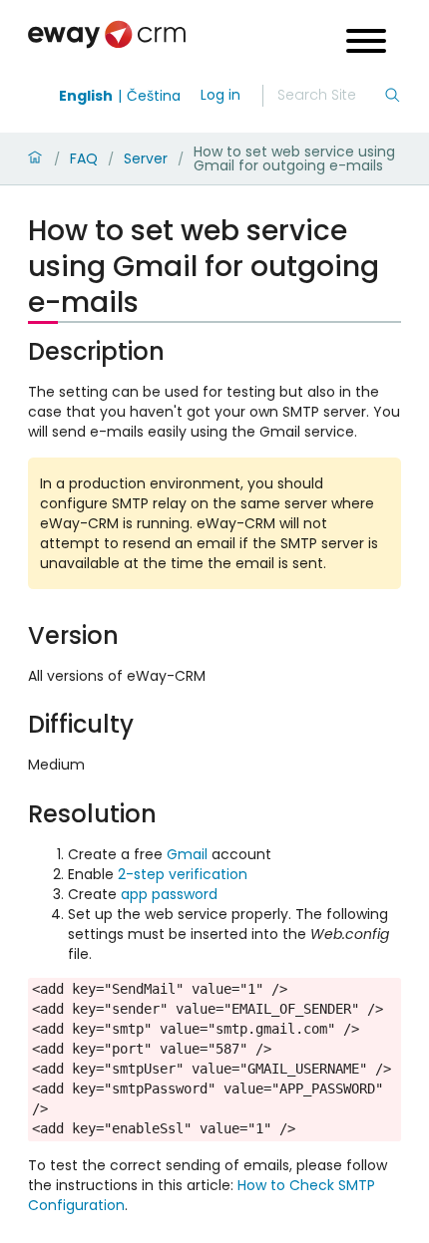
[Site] (107, 34)
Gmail (187, 854)
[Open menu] (366, 43)
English (86, 96)
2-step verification (182, 874)
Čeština (154, 96)
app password (169, 894)
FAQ (84, 158)
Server (146, 158)
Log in (220, 95)
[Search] (392, 96)
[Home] (35, 158)
